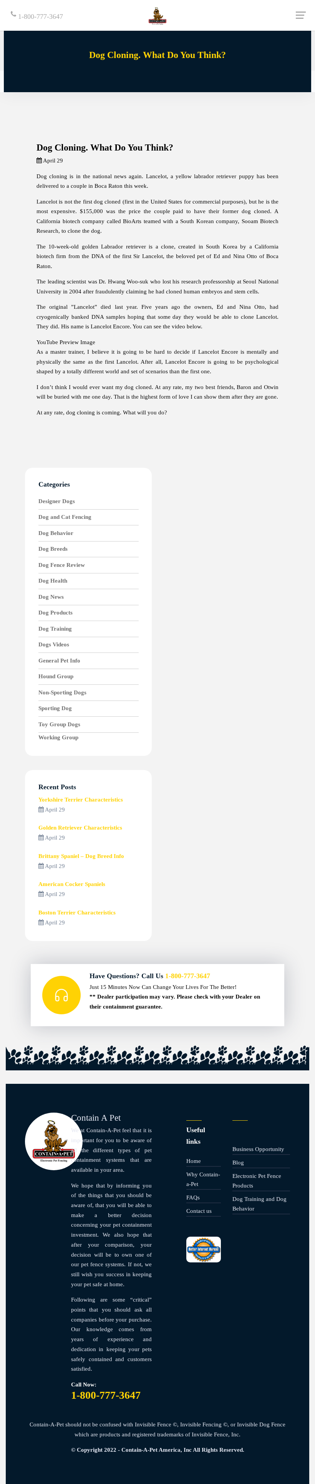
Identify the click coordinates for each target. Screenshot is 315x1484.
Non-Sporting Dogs (62, 692)
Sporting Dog (55, 708)
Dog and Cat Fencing (64, 517)
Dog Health (52, 581)
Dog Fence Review (61, 565)
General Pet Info (59, 661)
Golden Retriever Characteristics (80, 828)
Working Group (58, 737)
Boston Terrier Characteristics (77, 912)
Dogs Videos (53, 644)
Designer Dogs (56, 501)
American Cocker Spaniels (71, 884)
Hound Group (55, 676)
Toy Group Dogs (59, 724)
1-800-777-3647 (39, 16)
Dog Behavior (55, 533)
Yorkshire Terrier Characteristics (80, 800)
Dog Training (55, 629)
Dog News (51, 597)
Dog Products (55, 613)
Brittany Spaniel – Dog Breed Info (81, 856)
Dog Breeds (53, 549)
